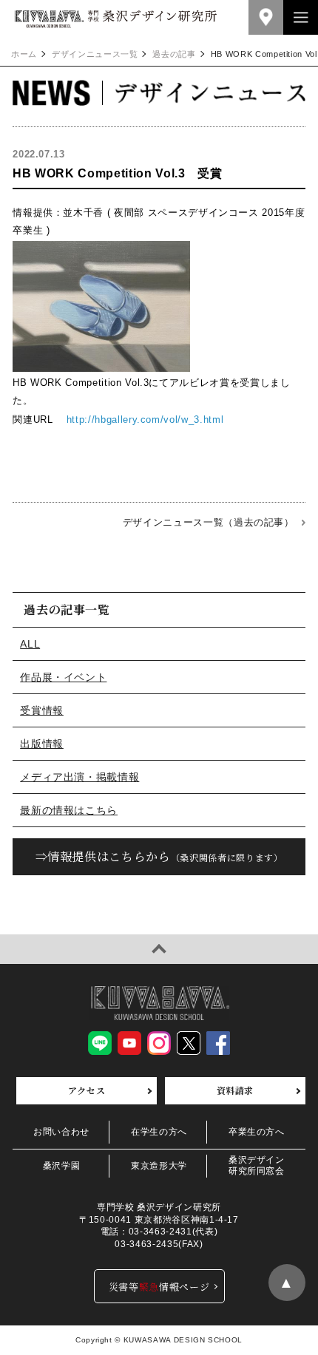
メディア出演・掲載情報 (79, 777)
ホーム (24, 54)
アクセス (87, 1090)
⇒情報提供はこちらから (159, 856)
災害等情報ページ (159, 1287)
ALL (30, 644)
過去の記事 (173, 54)
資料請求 (235, 1090)
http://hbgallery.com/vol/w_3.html (145, 419)
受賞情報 (42, 710)
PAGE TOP (159, 949)
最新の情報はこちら (69, 810)
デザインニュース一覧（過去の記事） (208, 522)
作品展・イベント (63, 677)
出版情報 (42, 743)
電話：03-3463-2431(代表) (159, 1231)
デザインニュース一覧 (95, 54)
